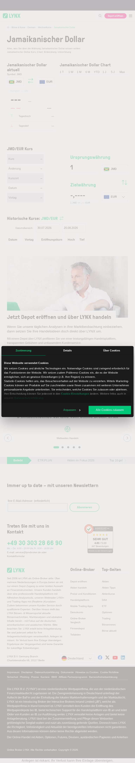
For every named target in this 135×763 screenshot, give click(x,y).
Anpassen (69, 409)
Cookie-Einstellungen (75, 393)
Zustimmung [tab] (23, 350)
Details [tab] (67, 350)
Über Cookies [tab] (111, 350)
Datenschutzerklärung (28, 397)
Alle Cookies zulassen (110, 409)
